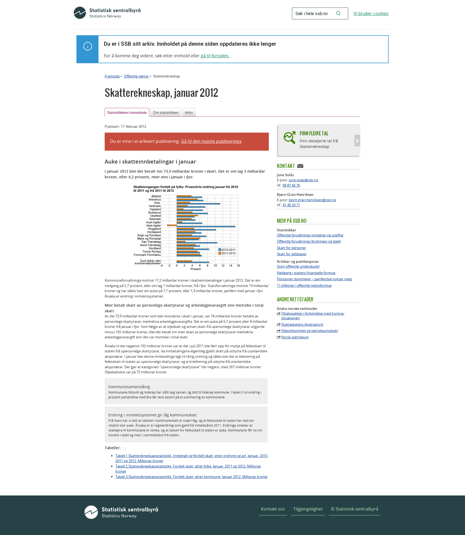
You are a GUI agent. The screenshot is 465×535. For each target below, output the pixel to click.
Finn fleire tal (314, 133)
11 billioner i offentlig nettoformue (304, 285)
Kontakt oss (273, 509)
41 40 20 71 (291, 205)
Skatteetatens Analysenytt (302, 324)
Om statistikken (165, 112)
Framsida (112, 76)
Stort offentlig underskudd (298, 266)
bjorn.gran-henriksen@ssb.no (312, 199)
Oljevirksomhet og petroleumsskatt (309, 330)
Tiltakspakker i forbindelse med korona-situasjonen (312, 315)
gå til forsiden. (215, 56)
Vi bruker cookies (371, 13)
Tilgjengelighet (308, 509)
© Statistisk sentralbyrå (354, 509)
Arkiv (189, 112)
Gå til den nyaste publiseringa (211, 141)
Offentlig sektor (137, 76)
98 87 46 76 (291, 185)
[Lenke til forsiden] (107, 13)
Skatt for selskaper (292, 254)
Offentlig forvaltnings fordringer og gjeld (309, 241)
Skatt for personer (291, 248)
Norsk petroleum (295, 337)
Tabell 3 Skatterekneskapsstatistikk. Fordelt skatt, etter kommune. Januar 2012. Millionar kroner (191, 476)
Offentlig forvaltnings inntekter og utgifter (310, 235)
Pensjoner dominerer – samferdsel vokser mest (314, 279)
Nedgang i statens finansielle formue (306, 273)
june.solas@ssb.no (303, 180)
